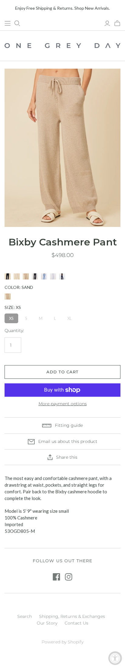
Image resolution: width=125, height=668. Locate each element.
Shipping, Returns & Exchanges (72, 616)
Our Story (47, 623)
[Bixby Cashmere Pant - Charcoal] (35, 276)
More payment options (63, 403)
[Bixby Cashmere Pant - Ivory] (17, 276)
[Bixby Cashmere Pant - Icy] (53, 276)
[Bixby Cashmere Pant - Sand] (26, 276)
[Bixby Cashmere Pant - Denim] (44, 276)
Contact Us (76, 623)
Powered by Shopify (62, 642)
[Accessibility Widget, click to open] (115, 658)
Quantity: (14, 330)
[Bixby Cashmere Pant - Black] (8, 276)
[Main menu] (8, 23)
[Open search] (17, 23)
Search (24, 616)
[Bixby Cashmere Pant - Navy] (62, 276)
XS (11, 318)
